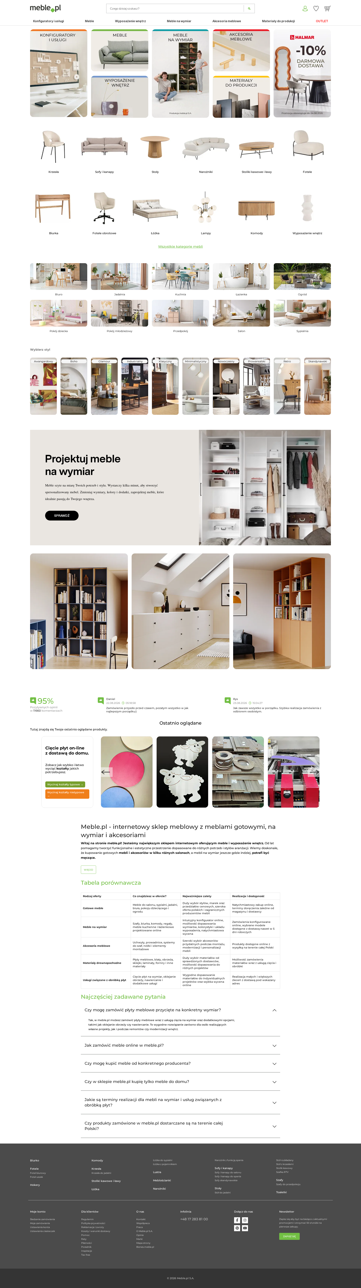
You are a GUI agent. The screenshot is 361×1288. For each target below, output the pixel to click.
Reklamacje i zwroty (92, 1227)
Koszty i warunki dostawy (95, 1231)
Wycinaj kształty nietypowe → (65, 794)
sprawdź (62, 515)
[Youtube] (245, 1228)
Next (315, 772)
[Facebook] (237, 1220)
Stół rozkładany (285, 1160)
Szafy (279, 1180)
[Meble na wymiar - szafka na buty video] (180, 73)
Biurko (34, 1160)
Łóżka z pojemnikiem (165, 1164)
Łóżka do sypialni (162, 1160)
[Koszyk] (327, 8)
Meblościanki (162, 1180)
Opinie (140, 1235)
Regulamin (87, 1219)
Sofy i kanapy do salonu (228, 1172)
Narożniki (159, 1188)
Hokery (35, 1185)
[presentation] (279, 73)
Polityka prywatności (93, 1223)
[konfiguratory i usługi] (58, 73)
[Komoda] (180, 611)
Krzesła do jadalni (101, 1173)
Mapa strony (143, 1243)
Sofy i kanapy (224, 1168)
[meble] (119, 50)
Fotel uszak (36, 1177)
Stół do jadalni (223, 1192)
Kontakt (141, 1219)
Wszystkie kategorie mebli (180, 247)
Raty (83, 1239)
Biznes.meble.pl (145, 1246)
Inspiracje (86, 1250)
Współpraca (143, 1223)
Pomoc (85, 1235)
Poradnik (86, 1246)
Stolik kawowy (284, 1168)
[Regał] (79, 611)
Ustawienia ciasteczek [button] (42, 1231)
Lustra (157, 1172)
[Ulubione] (316, 8)
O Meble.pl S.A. (144, 1231)
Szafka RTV (282, 1172)
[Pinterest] (237, 1228)
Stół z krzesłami (285, 1164)
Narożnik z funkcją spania (229, 1160)
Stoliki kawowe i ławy (106, 1181)
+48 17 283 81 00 (194, 1219)
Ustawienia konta (40, 1227)
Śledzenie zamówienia (42, 1219)
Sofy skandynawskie (226, 1180)
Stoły (218, 1188)
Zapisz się (289, 1236)
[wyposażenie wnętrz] (119, 96)
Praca (139, 1227)
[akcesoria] (241, 50)
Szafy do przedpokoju (288, 1184)
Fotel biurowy (38, 1173)
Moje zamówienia (40, 1223)
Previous (106, 772)
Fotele (34, 1168)
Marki (139, 1239)
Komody (97, 1160)
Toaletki (281, 1192)
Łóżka (95, 1189)
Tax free (85, 1254)
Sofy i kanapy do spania (228, 1176)
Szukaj (249, 8)
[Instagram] (245, 1220)
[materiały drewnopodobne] (241, 96)
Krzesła (96, 1168)
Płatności (86, 1243)
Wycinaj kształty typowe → (65, 784)
